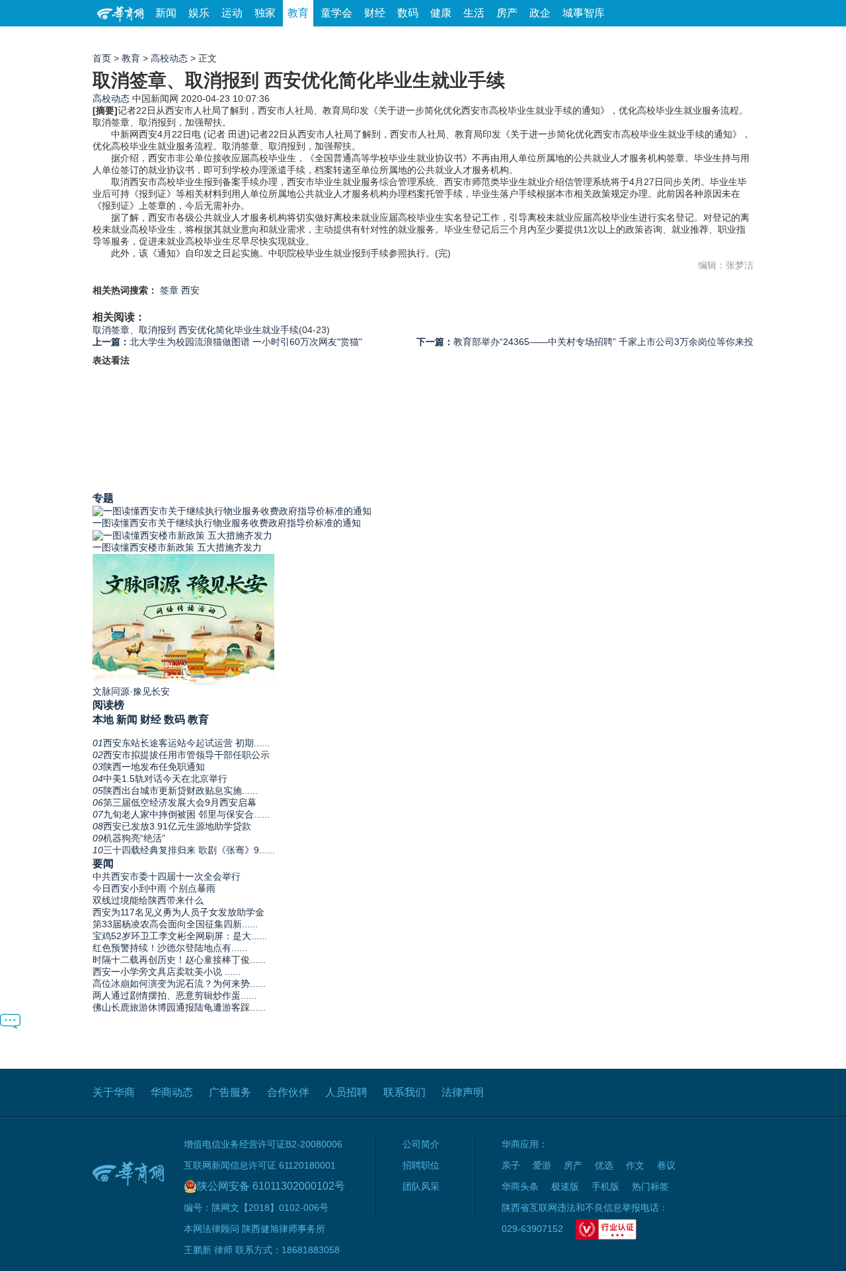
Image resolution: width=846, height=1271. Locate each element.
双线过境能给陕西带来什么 (148, 900)
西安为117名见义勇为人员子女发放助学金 (178, 912)
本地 (103, 719)
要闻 (103, 863)
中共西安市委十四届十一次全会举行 (167, 876)
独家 (265, 13)
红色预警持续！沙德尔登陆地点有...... (170, 948)
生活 (473, 13)
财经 (374, 13)
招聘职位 (421, 1165)
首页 (102, 58)
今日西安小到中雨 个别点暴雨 (154, 888)
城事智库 (583, 13)
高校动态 (169, 58)
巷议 (666, 1165)
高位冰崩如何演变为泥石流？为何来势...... (179, 983)
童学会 (336, 13)
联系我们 (404, 1092)
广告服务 (230, 1092)
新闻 (165, 13)
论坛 (595, 39)
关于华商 (114, 1092)
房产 (507, 13)
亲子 (511, 1165)
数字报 (634, 39)
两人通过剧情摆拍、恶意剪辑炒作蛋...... (174, 995)
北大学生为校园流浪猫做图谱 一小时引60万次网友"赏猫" (227, 341)
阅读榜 (108, 705)
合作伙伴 (288, 1092)
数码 (407, 13)
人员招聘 (346, 1092)
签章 (169, 290)
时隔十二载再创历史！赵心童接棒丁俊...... (179, 959)
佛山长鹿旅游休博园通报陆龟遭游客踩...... (179, 1007)
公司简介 (421, 1144)
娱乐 (199, 13)
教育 (298, 13)
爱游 (705, 39)
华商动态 (172, 1092)
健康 (440, 13)
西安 (190, 290)
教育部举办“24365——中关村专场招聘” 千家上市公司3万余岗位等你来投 (584, 341)
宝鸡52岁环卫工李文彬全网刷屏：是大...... (180, 936)
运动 (232, 13)
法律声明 (463, 1092)
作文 (635, 1165)
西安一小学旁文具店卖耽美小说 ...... (167, 971)
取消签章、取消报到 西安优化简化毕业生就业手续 (196, 330)
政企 (540, 13)
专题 (103, 498)
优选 (738, 39)
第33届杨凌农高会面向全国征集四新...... (175, 924)
